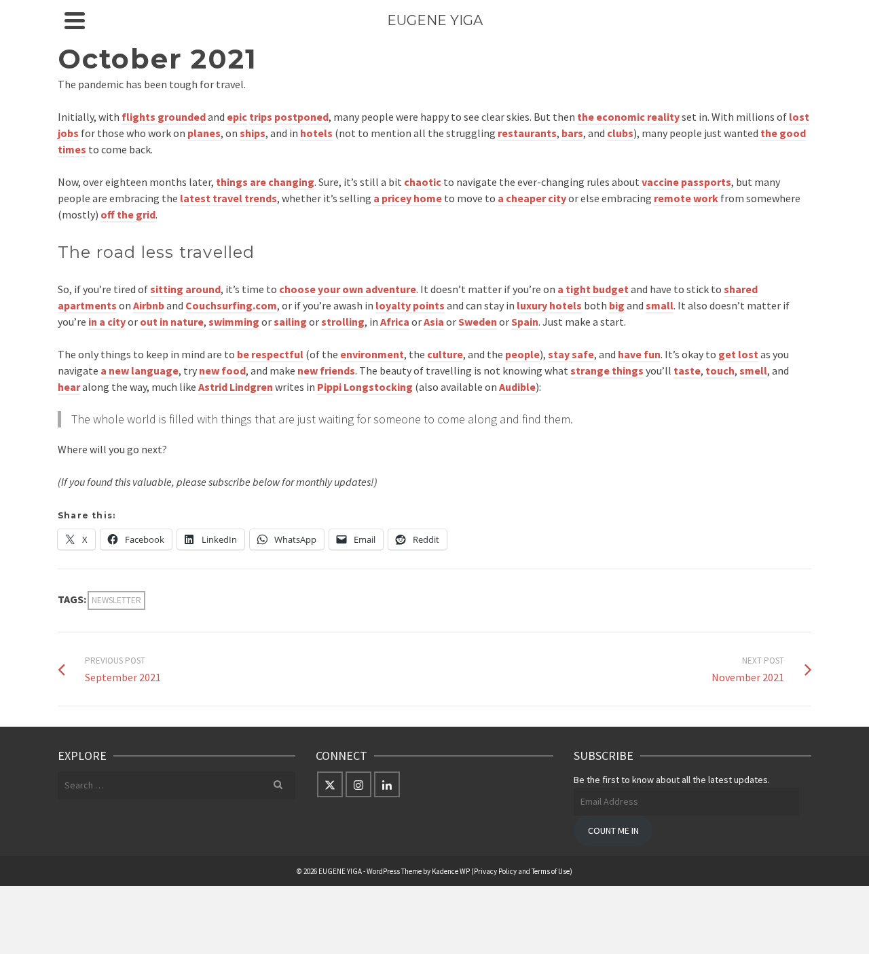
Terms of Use (551, 871)
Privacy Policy (495, 871)
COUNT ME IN (613, 830)
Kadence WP (451, 871)
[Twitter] (330, 784)
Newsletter (116, 600)
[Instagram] (358, 784)
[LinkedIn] (387, 784)
